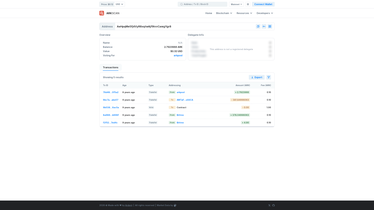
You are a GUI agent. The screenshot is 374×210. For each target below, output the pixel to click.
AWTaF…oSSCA (185, 100)
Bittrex (180, 115)
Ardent (128, 205)
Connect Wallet (263, 4)
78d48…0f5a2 (110, 92)
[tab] (111, 67)
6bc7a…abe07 (110, 100)
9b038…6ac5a (111, 107)
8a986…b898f (111, 115)
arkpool (178, 55)
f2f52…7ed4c (110, 122)
